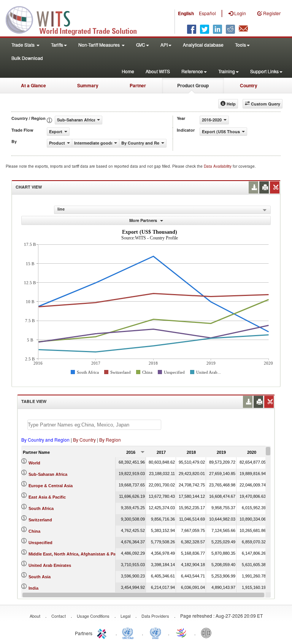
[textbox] (94, 425)
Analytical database (203, 44)
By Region (110, 439)
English (186, 13)
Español (207, 13)
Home (128, 71)
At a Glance (33, 85)
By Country (84, 439)
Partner (138, 85)
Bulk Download (27, 58)
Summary (87, 85)
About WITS (158, 71)
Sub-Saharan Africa (48, 474)
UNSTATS (155, 632)
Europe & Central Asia (51, 485)
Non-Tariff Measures (99, 44)
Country (248, 85)
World (34, 463)
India (33, 588)
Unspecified (40, 542)
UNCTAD (129, 632)
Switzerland (40, 520)
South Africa (41, 508)
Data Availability (218, 166)
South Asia (40, 576)
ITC (103, 632)
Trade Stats (23, 44)
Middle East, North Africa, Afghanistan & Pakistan (78, 554)
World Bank (208, 632)
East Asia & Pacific (47, 497)
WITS (76, 19)
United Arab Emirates (50, 565)
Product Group (193, 85)
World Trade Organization (181, 632)
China (34, 531)
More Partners (143, 220)
